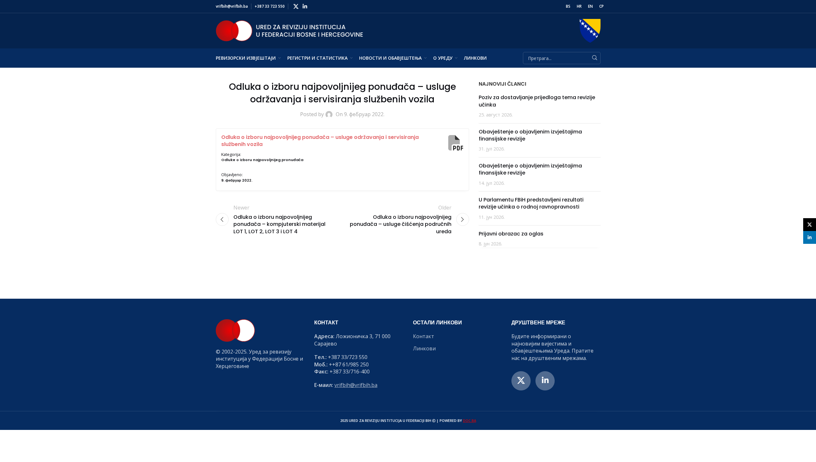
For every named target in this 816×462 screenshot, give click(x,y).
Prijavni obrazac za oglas (511, 233)
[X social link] (296, 6)
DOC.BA (469, 420)
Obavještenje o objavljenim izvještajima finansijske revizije (530, 135)
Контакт (423, 336)
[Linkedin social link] (305, 6)
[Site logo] (289, 30)
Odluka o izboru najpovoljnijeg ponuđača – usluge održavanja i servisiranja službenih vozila (320, 140)
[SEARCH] (594, 58)
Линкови (424, 348)
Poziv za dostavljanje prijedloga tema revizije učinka (537, 101)
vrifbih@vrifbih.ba (355, 385)
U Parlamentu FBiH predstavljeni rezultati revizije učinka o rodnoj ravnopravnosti (531, 203)
